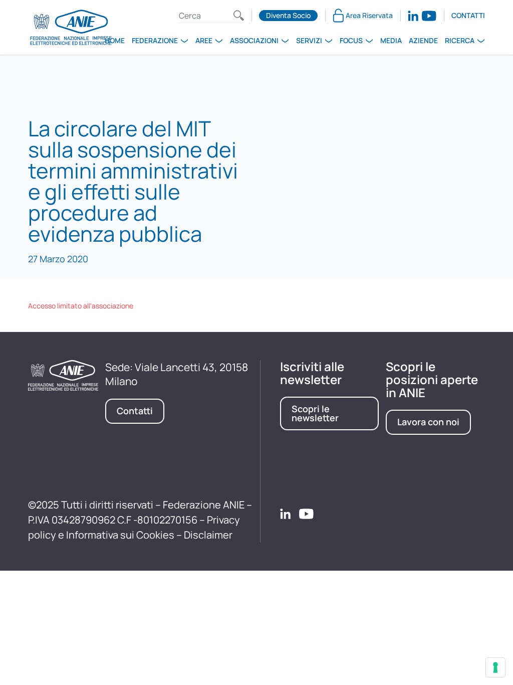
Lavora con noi (428, 422)
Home (115, 40)
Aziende (423, 40)
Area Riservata (369, 15)
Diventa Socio (288, 15)
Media (391, 40)
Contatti (468, 15)
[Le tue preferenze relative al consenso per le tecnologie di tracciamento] (495, 667)
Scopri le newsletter (315, 413)
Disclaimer (208, 535)
